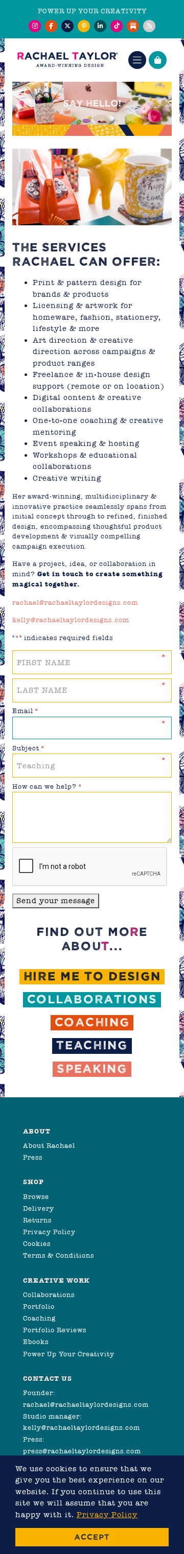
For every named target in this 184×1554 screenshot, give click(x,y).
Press (32, 1157)
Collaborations (92, 999)
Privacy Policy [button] (107, 1514)
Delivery (38, 1208)
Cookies (37, 1243)
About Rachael (49, 1145)
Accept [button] (92, 1537)
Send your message (55, 900)
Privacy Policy (49, 1232)
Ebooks (36, 1342)
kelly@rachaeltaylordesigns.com (70, 620)
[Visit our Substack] (133, 26)
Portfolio (39, 1306)
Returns (37, 1220)
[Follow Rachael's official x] (67, 26)
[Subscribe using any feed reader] (149, 26)
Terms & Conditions (58, 1255)
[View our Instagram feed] (35, 26)
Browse (36, 1196)
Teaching (92, 1045)
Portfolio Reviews (54, 1330)
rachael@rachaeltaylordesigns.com (75, 602)
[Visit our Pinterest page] (84, 26)
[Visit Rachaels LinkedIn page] (100, 26)
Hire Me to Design (92, 976)
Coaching (92, 1022)
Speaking (92, 1069)
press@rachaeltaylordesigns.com (82, 1451)
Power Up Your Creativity (68, 1354)
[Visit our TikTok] (116, 26)
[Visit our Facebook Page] (51, 26)
